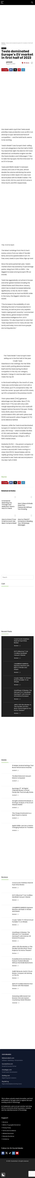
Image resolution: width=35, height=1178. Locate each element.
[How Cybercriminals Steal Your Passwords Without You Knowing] (25, 497)
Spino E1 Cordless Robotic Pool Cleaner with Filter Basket (22, 985)
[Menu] (2, 2)
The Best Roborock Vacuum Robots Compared (21, 777)
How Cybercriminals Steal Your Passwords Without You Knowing (25, 506)
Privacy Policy (7, 1128)
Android (14, 770)
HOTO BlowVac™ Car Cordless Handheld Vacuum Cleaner (21, 653)
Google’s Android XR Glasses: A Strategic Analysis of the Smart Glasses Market (22, 803)
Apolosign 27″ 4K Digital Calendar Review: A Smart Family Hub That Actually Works (22, 790)
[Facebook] (2, 1153)
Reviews (16, 645)
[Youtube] (17, 1153)
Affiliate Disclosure (8, 1133)
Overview (14, 1003)
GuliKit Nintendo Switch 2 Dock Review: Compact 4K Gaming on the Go (22, 973)
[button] (3, 1175)
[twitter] (6, 1153)
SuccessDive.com (7, 1064)
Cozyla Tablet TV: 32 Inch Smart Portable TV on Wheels (22, 680)
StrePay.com (6, 1075)
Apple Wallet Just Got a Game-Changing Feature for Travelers (22, 826)
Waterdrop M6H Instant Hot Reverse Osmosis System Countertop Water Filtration (21, 998)
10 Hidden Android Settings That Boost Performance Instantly (23, 766)
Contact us (6, 1139)
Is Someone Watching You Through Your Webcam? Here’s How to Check (8, 504)
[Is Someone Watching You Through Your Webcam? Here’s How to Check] (9, 497)
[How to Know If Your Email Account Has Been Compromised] (9, 515)
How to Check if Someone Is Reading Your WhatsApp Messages (25, 522)
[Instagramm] (13, 1153)
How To (4, 48)
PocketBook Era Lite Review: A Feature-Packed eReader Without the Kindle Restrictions (22, 961)
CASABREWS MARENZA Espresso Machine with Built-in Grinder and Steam (21, 666)
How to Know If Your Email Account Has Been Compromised (9, 521)
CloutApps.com (7, 1070)
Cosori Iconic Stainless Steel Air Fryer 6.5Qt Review (21, 641)
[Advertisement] (17, 22)
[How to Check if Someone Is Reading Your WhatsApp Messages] (25, 515)
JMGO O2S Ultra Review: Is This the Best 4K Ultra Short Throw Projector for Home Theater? (22, 707)
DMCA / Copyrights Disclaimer (12, 1125)
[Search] (32, 2)
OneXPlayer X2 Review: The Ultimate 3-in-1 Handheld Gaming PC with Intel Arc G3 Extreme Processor (23, 693)
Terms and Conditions (9, 1130)
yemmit (9, 62)
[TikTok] (9, 1153)
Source (4, 477)
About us (5, 1122)
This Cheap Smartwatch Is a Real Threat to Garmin (21, 814)
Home (3, 43)
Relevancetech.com (8, 1058)
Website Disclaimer (8, 1136)
